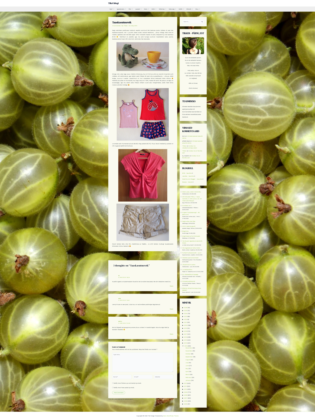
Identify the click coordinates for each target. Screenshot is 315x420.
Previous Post (113, 255)
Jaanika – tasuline (188, 176)
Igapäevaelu (120, 9)
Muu (196, 9)
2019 (185, 328)
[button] (113, 9)
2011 (185, 386)
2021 (185, 322)
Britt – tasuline (187, 173)
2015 (185, 340)
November (189, 351)
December (189, 348)
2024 (185, 313)
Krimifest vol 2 (186, 205)
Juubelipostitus (187, 269)
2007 (185, 398)
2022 (185, 319)
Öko (130, 9)
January (188, 380)
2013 (185, 346)
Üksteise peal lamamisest (190, 258)
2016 (185, 337)
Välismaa (162, 9)
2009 (185, 392)
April (187, 371)
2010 (185, 389)
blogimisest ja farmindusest (191, 236)
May (187, 368)
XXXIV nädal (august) (188, 226)
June (187, 365)
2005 (185, 404)
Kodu (145, 9)
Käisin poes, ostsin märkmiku (191, 192)
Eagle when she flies (188, 221)
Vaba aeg (171, 9)
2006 (185, 401)
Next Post (173, 255)
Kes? (111, 9)
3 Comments (116, 25)
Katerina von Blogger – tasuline (192, 179)
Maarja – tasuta (187, 182)
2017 (185, 334)
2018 (185, 331)
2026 (185, 307)
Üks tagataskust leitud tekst (191, 248)
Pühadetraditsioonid (188, 281)
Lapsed (137, 9)
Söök (153, 9)
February (188, 377)
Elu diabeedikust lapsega (190, 274)
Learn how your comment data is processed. (148, 399)
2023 (185, 316)
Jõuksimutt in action (188, 264)
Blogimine (185, 231)
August (188, 359)
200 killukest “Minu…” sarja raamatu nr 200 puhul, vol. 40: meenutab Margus (192, 198)
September (189, 357)
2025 (185, 310)
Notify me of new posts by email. (124, 387)
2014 (185, 343)
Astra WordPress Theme (170, 416)
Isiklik (180, 9)
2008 (185, 395)
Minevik (188, 9)
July (187, 362)
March (188, 374)
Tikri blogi (113, 3)
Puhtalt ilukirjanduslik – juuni (191, 253)
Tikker (184, 146)
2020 (185, 325)
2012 (185, 383)
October (188, 354)
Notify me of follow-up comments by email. (127, 383)
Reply (171, 286)
